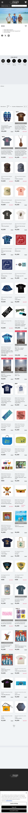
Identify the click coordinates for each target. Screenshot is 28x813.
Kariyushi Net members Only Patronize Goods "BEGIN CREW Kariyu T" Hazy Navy (7, 152)
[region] (14, 802)
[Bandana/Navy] (7, 264)
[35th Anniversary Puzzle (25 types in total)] (7, 516)
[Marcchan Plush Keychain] (7, 491)
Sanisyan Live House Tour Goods (20, 297)
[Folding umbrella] (21, 707)
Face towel (3, 323)
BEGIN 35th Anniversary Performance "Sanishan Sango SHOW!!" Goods (19, 322)
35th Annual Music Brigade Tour (6, 177)
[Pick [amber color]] (21, 566)
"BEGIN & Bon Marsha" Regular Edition (5, 670)
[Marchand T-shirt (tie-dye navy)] (7, 239)
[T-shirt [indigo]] (7, 542)
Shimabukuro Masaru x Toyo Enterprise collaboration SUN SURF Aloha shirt (7, 352)
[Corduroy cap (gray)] (21, 167)
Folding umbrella (18, 718)
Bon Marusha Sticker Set (20, 623)
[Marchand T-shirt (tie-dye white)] (21, 214)
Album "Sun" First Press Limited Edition (6, 376)
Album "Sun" (17, 375)
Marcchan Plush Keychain (6, 503)
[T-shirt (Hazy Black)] (7, 214)
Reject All (14, 807)
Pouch (16, 452)
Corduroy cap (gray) (19, 178)
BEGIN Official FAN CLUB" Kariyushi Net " (12, 31)
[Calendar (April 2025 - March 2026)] (21, 465)
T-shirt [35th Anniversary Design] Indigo (6, 402)
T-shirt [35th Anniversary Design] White (20, 402)
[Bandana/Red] (21, 239)
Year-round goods (4, 125)
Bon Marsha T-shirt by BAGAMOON (19, 600)
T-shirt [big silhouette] (5, 694)
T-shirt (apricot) (18, 202)
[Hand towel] (21, 415)
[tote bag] (7, 440)
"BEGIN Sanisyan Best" (19, 526)
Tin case (2, 601)
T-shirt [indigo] (4, 553)
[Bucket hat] (7, 288)
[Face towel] (7, 312)
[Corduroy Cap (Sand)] (7, 191)
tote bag (3, 452)
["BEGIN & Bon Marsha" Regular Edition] (7, 659)
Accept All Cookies (14, 810)
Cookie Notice (9, 800)
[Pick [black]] (7, 566)
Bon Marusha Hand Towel (6, 623)
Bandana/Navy (4, 275)
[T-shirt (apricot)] (21, 191)
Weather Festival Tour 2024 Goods (20, 669)
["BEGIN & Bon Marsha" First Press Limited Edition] (21, 636)
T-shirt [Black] (17, 299)
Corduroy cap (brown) (5, 178)
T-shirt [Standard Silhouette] (20, 670)
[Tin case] (7, 589)
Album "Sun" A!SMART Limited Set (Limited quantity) (19, 349)
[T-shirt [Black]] (21, 288)
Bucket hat (3, 299)
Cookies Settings (14, 803)
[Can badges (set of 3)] (21, 264)
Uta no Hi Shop (7, 32)
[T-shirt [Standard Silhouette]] (21, 659)
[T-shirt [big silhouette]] (7, 683)
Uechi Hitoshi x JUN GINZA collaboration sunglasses (20, 325)
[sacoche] (7, 707)
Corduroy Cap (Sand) (5, 202)
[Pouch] (21, 440)
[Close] (26, 792)
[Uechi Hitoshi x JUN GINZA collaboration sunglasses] (21, 312)
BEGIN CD (17, 346)
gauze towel (17, 694)
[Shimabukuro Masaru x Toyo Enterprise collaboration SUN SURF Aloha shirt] (7, 338)
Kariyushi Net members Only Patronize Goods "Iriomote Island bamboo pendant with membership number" (20, 153)
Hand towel (17, 427)
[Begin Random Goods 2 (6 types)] (7, 465)
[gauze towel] (21, 683)
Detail (12, 131)
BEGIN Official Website (8, 29)
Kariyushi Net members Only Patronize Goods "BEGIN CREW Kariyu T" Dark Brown (20, 128)
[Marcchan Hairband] (21, 491)
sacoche (2, 718)
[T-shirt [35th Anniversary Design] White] (21, 389)
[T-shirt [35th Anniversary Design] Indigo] (7, 389)
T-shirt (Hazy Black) (5, 226)
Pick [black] (3, 577)
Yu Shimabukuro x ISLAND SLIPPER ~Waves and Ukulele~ (6, 128)
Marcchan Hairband (19, 503)
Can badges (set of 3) (19, 275)
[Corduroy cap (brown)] (7, 167)
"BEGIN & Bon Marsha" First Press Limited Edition (20, 646)
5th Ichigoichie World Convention (5, 552)
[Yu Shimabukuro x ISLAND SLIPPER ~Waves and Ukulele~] (7, 116)
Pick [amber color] (18, 577)
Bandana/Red (17, 251)
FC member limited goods (20, 125)
